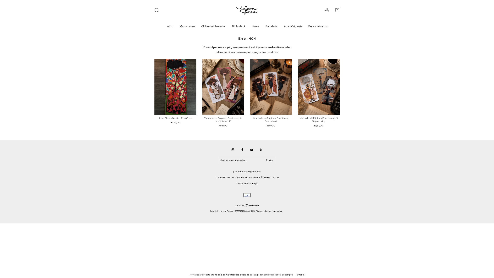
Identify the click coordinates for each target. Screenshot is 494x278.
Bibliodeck (238, 26)
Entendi (300, 274)
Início (170, 26)
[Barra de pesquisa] (158, 10)
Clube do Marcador (213, 26)
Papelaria (271, 26)
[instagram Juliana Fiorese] (232, 149)
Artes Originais (293, 26)
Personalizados (317, 26)
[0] (336, 11)
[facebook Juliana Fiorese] (242, 149)
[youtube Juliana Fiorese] (251, 149)
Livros (255, 26)
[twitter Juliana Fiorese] (261, 149)
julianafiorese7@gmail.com (247, 171)
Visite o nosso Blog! (247, 183)
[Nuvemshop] (247, 206)
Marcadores (187, 26)
